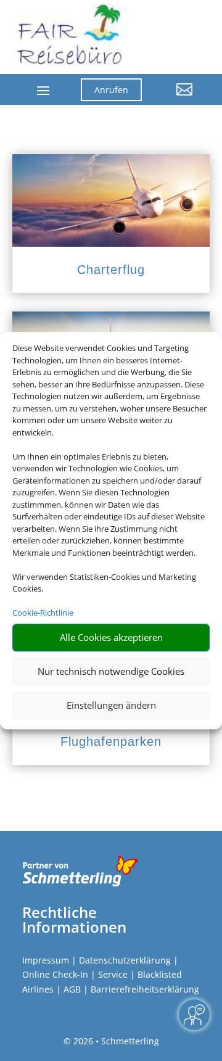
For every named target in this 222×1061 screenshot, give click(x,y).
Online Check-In (55, 974)
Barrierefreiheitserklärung (145, 989)
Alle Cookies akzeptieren (111, 637)
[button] (176, 98)
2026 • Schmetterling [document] (115, 1041)
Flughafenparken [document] (111, 741)
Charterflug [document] (111, 269)
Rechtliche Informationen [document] (74, 920)
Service (113, 974)
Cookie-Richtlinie (42, 612)
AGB (72, 989)
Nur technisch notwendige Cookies (111, 671)
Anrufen (111, 90)
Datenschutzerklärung (125, 960)
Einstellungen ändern (111, 705)
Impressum (45, 960)
